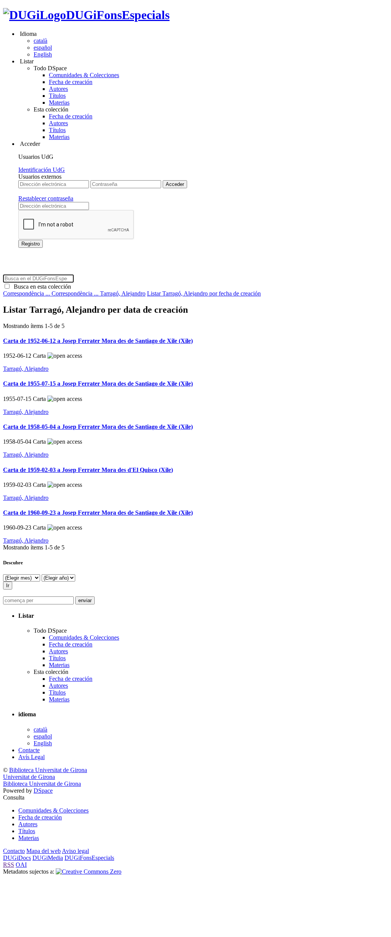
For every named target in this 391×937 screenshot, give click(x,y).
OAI (21, 864)
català (40, 40)
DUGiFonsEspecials (118, 15)
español (43, 47)
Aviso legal (75, 851)
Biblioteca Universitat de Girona (48, 770)
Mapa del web (43, 851)
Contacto (14, 851)
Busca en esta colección (41, 286)
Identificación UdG (41, 169)
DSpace (43, 790)
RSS (8, 864)
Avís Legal (31, 757)
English (43, 54)
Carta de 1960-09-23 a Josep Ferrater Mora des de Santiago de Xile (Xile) (98, 512)
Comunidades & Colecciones (84, 75)
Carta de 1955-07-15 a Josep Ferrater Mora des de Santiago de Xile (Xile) (98, 383)
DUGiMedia (47, 858)
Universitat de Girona (29, 777)
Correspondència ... (27, 293)
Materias (59, 102)
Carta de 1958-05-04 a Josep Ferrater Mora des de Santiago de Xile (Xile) (98, 426)
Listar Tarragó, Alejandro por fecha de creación (204, 293)
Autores (58, 89)
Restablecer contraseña (45, 198)
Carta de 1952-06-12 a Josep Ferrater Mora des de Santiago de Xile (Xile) (98, 341)
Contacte (29, 750)
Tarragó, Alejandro (122, 293)
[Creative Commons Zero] (88, 871)
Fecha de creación (70, 82)
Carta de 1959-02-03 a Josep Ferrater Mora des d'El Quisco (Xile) (88, 470)
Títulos (57, 95)
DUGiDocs (17, 858)
